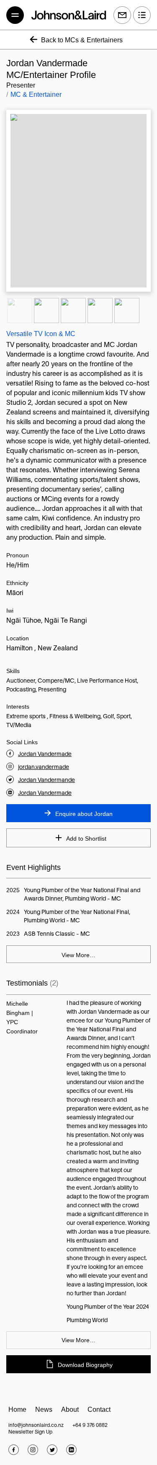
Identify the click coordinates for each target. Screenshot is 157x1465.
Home (17, 1409)
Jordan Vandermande (46, 780)
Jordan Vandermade (45, 754)
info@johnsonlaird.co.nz (36, 1425)
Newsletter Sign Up (30, 1432)
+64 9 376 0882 (90, 1425)
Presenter (20, 85)
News (43, 1409)
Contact (99, 1409)
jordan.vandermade (43, 767)
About (70, 1409)
